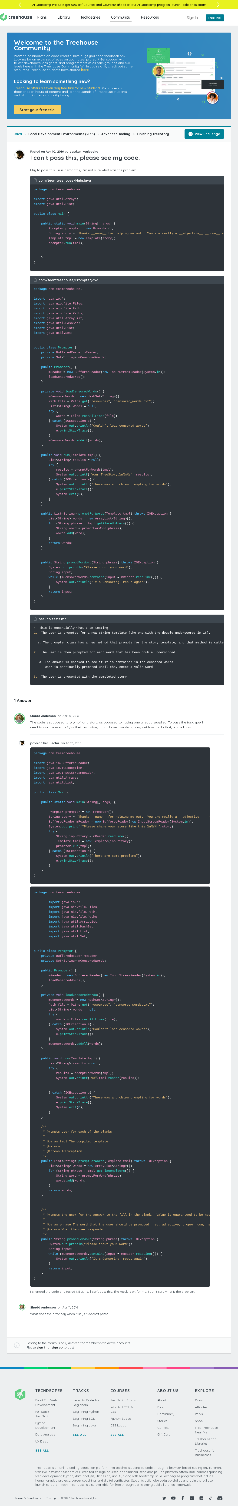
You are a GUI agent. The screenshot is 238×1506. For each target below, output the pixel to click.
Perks (199, 1414)
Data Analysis (45, 1434)
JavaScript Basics (123, 1400)
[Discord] (220, 1498)
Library (63, 17)
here (85, 70)
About (161, 1400)
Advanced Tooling (115, 134)
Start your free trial (38, 109)
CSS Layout (118, 1425)
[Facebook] (182, 1498)
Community (120, 17)
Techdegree (90, 17)
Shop (199, 1421)
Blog (160, 1407)
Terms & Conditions (28, 1498)
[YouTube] (173, 1498)
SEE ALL (42, 1450)
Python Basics (120, 1418)
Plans (42, 17)
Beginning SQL (84, 1418)
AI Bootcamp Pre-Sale (48, 5)
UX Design (42, 1441)
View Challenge (207, 134)
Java (18, 134)
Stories (162, 1421)
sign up (57, 1347)
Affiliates (201, 1407)
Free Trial (214, 18)
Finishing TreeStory (153, 134)
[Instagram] (201, 1498)
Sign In (192, 17)
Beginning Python (86, 1411)
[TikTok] (210, 1498)
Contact (163, 1427)
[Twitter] (164, 1498)
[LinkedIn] (192, 1498)
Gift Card (163, 1434)
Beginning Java (84, 1425)
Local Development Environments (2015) (61, 134)
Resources (150, 17)
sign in (41, 1347)
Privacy (51, 1498)
